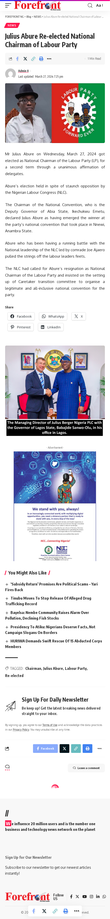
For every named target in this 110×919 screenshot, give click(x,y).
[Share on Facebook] (17, 59)
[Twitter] (77, 897)
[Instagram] (91, 897)
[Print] (41, 59)
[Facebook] (71, 897)
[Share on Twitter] (25, 59)
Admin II (23, 71)
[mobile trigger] (9, 5)
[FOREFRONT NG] (37, 5)
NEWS (12, 25)
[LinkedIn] (98, 897)
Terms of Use (49, 724)
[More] (49, 59)
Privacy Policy (21, 729)
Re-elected (14, 675)
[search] (90, 5)
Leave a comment (89, 768)
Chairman (33, 668)
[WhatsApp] (104, 897)
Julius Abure (53, 668)
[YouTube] (84, 897)
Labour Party (76, 668)
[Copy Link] (33, 59)
